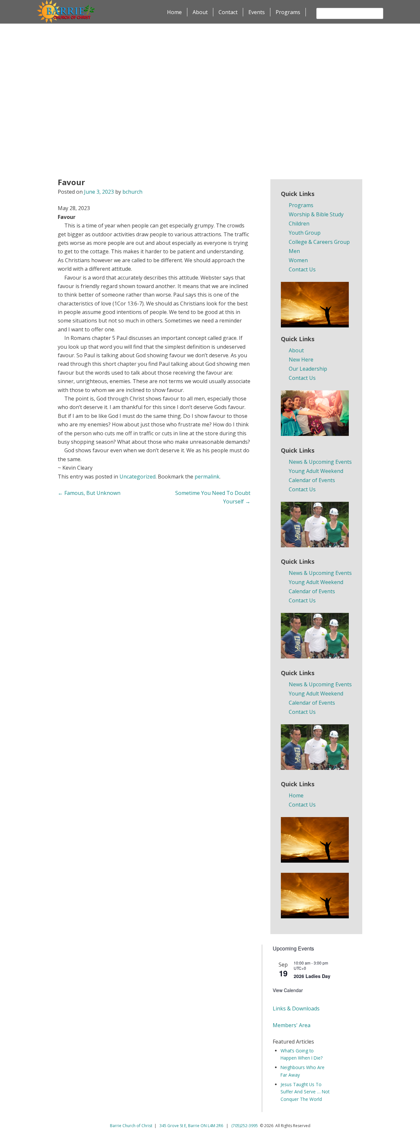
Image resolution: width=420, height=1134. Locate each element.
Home (174, 12)
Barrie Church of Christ (131, 1125)
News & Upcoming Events (320, 461)
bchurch (132, 191)
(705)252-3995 (244, 1125)
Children (299, 223)
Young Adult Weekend (316, 471)
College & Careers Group (319, 241)
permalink (207, 476)
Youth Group (305, 232)
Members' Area (291, 1025)
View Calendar (288, 990)
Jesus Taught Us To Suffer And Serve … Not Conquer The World (305, 1091)
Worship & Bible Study (316, 214)
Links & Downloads (296, 1008)
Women (298, 260)
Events (256, 12)
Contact (228, 12)
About (200, 12)
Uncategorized (137, 476)
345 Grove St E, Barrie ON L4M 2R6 (191, 1125)
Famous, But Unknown (89, 493)
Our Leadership (308, 368)
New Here (301, 359)
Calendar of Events (312, 480)
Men (294, 251)
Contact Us (302, 269)
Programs (288, 12)
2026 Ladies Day (312, 976)
